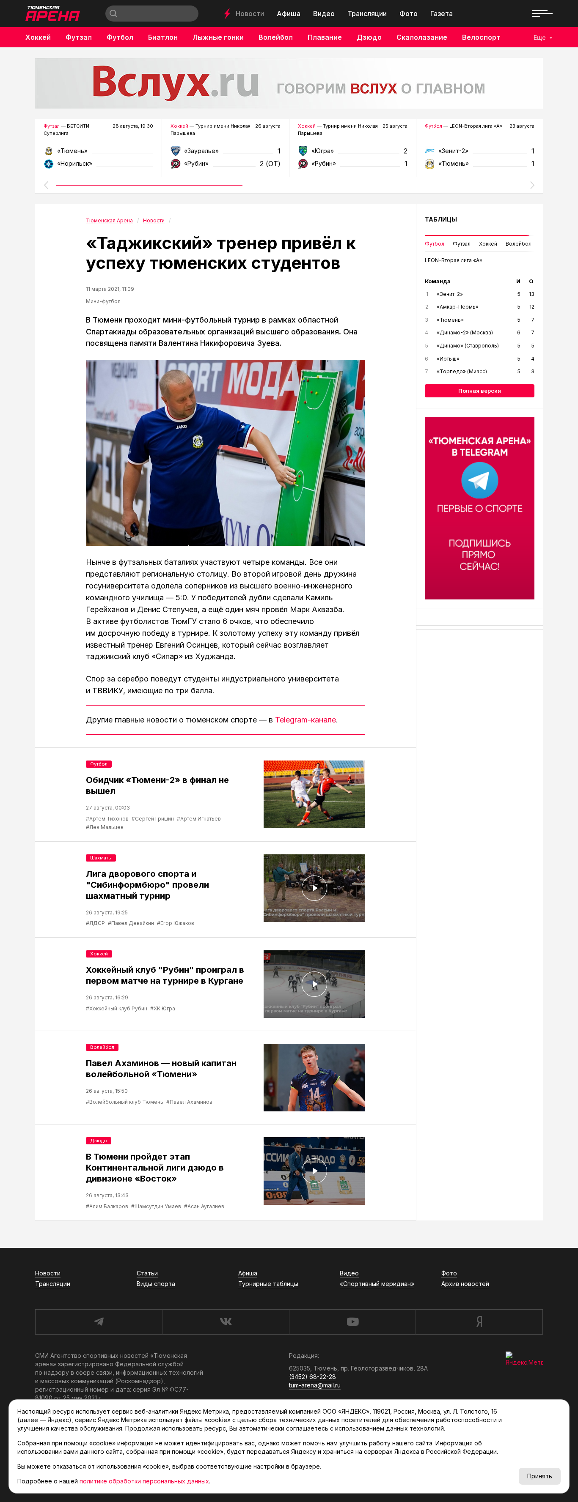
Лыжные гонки (218, 37)
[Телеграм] (479, 508)
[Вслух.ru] (289, 83)
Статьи (147, 1273)
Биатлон (163, 37)
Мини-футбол (103, 301)
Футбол (120, 37)
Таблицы (441, 219)
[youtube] (352, 1322)
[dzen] (479, 1322)
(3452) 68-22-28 (312, 1376)
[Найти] (113, 13)
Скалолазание (421, 37)
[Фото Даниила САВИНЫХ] (225, 453)
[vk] (225, 1322)
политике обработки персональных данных (144, 1481)
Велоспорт (481, 37)
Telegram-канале (305, 719)
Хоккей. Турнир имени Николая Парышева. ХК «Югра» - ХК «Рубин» (352, 153)
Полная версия (479, 390)
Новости (250, 13)
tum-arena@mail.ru (315, 1385)
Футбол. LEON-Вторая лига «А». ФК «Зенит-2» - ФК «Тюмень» (479, 153)
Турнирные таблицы (268, 1283)
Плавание (325, 37)
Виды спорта (156, 1283)
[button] (45, 185)
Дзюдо (369, 37)
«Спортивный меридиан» (377, 1283)
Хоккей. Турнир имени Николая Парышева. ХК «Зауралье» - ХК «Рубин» (225, 153)
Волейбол (276, 37)
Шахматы (101, 858)
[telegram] (98, 1322)
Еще (540, 37)
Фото (408, 13)
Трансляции (367, 13)
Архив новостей (465, 1283)
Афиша (288, 13)
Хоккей (38, 37)
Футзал (79, 37)
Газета (441, 13)
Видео (324, 13)
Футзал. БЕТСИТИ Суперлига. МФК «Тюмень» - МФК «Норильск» (98, 153)
